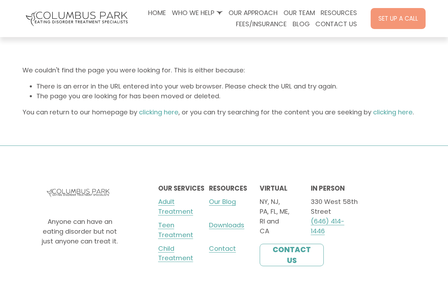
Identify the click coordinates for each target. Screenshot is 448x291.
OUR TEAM (299, 12)
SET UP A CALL (398, 18)
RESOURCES (339, 12)
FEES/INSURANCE (261, 24)
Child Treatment (175, 253)
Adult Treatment (175, 206)
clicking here (158, 112)
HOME (157, 12)
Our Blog (222, 201)
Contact (222, 248)
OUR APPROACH (253, 12)
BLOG (301, 24)
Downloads (226, 225)
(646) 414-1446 (327, 226)
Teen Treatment (175, 230)
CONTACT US (336, 24)
